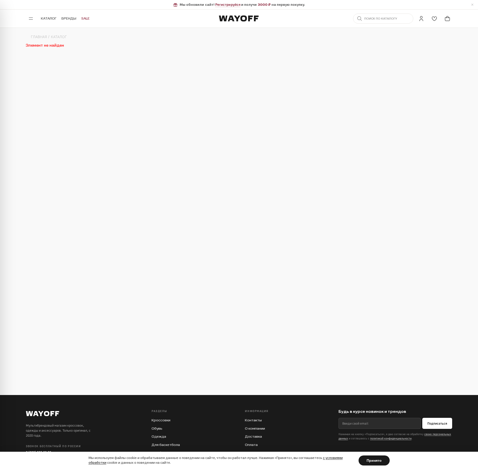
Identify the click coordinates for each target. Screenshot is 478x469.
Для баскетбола (166, 444)
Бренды (68, 18)
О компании (255, 428)
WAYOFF (239, 18)
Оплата (251, 444)
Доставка (253, 436)
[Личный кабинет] (421, 19)
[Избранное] (434, 19)
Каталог (48, 18)
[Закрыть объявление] (472, 5)
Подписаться (437, 423)
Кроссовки (161, 420)
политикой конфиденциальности (391, 438)
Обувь (157, 428)
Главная (39, 37)
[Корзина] (447, 19)
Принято (374, 460)
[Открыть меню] (31, 19)
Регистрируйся (227, 5)
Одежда (159, 436)
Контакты (253, 420)
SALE (85, 18)
